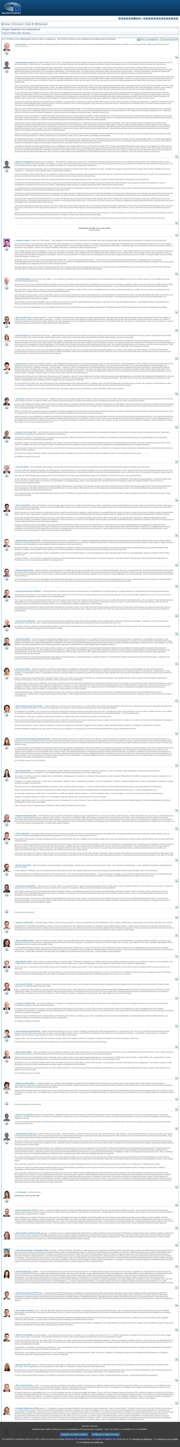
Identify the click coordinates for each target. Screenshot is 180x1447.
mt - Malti (157, 18)
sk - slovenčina (170, 18)
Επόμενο (28, 24)
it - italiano (147, 18)
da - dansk (127, 18)
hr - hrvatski (144, 18)
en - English (137, 18)
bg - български (119, 18)
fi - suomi (175, 18)
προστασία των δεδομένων (142, 1439)
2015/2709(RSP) (21, 46)
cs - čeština (124, 18)
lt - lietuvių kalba (152, 18)
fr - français (139, 18)
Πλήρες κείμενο (42, 24)
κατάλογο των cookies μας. (93, 1442)
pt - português (165, 18)
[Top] (177, 58)
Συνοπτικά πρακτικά (170, 39)
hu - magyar (154, 18)
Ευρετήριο (7, 24)
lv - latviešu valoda (149, 18)
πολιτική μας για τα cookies (167, 1439)
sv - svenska (177, 18)
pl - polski (162, 18)
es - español (122, 18)
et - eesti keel (132, 18)
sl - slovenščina (172, 18)
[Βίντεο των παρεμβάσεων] (6, 54)
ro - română (167, 18)
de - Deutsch (129, 18)
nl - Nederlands (159, 18)
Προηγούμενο (19, 24)
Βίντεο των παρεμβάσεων (149, 39)
